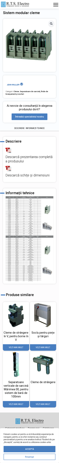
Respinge (29, 457)
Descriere (19, 128)
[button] (51, 23)
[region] (29, 445)
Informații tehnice (35, 128)
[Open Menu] (55, 4)
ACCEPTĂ (29, 449)
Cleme (16, 91)
